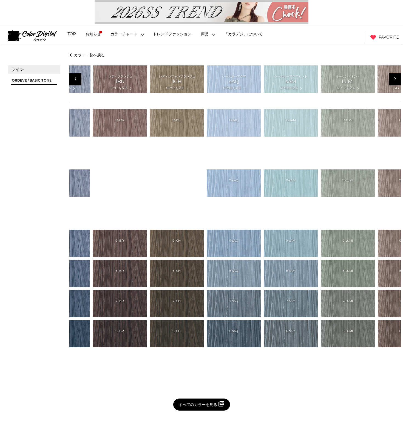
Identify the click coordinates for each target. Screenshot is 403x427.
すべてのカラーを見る (198, 404)
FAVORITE (389, 37)
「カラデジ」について (243, 33)
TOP (71, 33)
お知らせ (93, 33)
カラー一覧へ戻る (88, 55)
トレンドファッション (172, 33)
